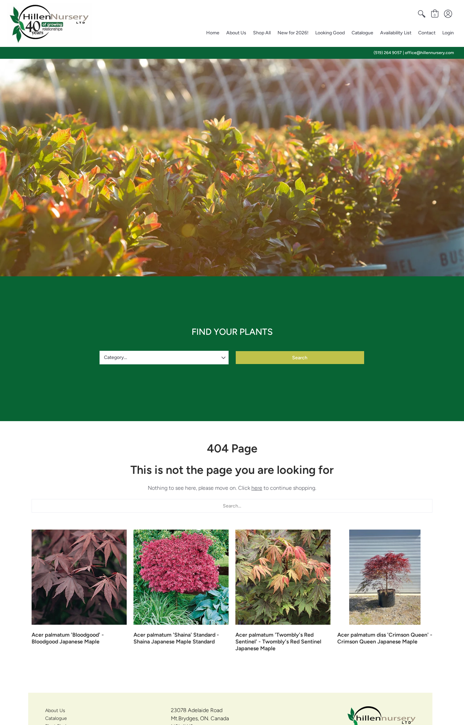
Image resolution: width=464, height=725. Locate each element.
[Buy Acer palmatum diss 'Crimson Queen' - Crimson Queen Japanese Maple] (384, 577)
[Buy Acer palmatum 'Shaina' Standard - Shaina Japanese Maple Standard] (181, 577)
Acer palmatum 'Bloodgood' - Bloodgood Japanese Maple (68, 638)
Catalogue (56, 718)
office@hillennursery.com (429, 52)
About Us (55, 710)
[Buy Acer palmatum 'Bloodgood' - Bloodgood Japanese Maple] (79, 577)
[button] (421, 14)
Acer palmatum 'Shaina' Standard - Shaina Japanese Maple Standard (176, 638)
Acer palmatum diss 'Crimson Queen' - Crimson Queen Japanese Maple (384, 638)
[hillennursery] (49, 23)
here (256, 488)
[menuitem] (421, 14)
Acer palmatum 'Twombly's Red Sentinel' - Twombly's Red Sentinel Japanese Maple (278, 642)
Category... (115, 357)
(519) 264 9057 (388, 52)
